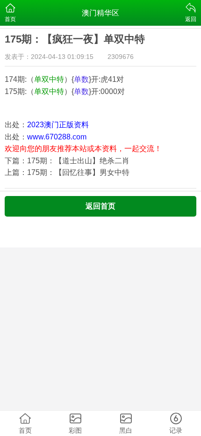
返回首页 (100, 206)
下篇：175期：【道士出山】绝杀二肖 (67, 161)
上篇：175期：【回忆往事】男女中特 (67, 172)
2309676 (121, 56)
